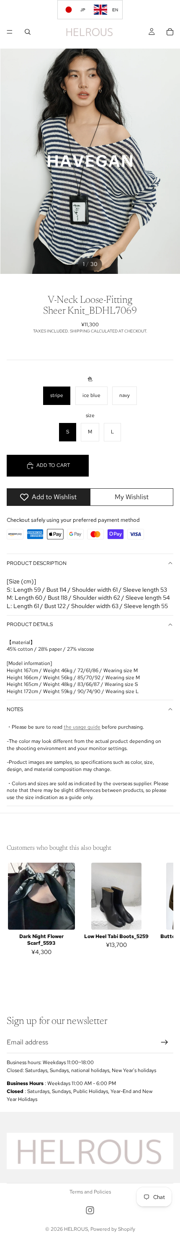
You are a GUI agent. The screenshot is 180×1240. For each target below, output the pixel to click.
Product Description (37, 563)
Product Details (30, 624)
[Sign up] (164, 1042)
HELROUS (76, 1229)
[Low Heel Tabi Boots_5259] (116, 896)
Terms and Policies (90, 1191)
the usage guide (82, 727)
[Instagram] (90, 1210)
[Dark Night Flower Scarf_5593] (41, 896)
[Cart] (170, 32)
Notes (15, 709)
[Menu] (9, 31)
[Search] (27, 32)
